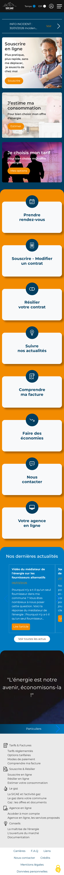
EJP (40, 6)
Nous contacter (24, 857)
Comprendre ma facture (24, 763)
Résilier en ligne (18, 778)
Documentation (19, 837)
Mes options (18, 170)
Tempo (28, 6)
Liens (47, 851)
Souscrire (14, 80)
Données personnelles (32, 871)
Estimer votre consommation (28, 782)
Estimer (15, 126)
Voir (48, 26)
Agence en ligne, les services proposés (34, 817)
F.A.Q (34, 851)
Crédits (45, 857)
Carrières (19, 851)
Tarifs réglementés (20, 751)
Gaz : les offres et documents (27, 802)
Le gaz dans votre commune (27, 798)
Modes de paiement (21, 759)
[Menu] (59, 6)
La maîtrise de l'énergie (23, 829)
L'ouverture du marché (23, 833)
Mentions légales (32, 864)
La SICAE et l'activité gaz (24, 794)
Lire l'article (21, 626)
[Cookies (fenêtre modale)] (58, 869)
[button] (58, 26)
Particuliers (33, 728)
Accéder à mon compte (24, 813)
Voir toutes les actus (32, 639)
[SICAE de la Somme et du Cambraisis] (9, 6)
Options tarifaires (19, 755)
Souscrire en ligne (20, 774)
